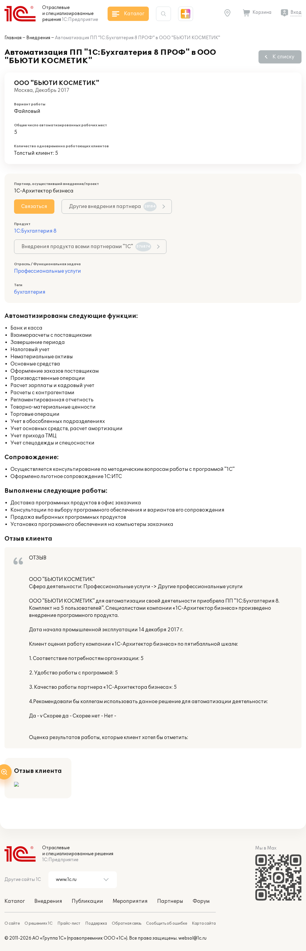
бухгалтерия (29, 292)
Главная (13, 37)
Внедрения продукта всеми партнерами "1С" (86, 247)
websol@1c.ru (192, 938)
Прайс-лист (68, 923)
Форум (201, 901)
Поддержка (96, 923)
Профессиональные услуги (47, 271)
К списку (283, 57)
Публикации (87, 901)
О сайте (12, 923)
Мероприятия (130, 901)
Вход (296, 12)
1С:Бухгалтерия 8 (35, 231)
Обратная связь (126, 923)
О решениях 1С (39, 923)
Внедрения (38, 37)
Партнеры (170, 901)
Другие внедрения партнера (112, 207)
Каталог (14, 901)
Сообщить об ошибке (166, 923)
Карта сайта (204, 923)
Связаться (34, 207)
